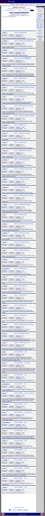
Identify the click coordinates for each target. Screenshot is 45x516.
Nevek (26, 4)
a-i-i (23, 262)
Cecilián (5, 450)
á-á (23, 327)
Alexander (6, 116)
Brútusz (5, 440)
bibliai (30, 168)
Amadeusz (6, 125)
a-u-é (24, 280)
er (14, 119)
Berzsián (41, 24)
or (15, 145)
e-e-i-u (25, 387)
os (15, 336)
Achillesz (6, 41)
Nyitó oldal (13, 4)
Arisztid (5, 259)
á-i (23, 355)
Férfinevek (23, 8)
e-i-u (24, 407)
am (9, 128)
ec (15, 415)
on (15, 81)
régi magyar (29, 57)
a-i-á (24, 71)
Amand (5, 133)
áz (15, 163)
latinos (26, 204)
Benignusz (6, 404)
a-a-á (24, 163)
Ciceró (5, 478)
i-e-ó (23, 481)
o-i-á (24, 433)
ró (14, 481)
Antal (5, 214)
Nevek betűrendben (11, 8)
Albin (5, 96)
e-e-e (24, 378)
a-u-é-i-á (24, 289)
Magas (23, 365)
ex (14, 109)
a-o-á (24, 61)
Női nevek (28, 8)
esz (15, 44)
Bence (5, 363)
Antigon (5, 224)
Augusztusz (7, 268)
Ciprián (5, 487)
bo (8, 425)
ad (8, 53)
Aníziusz (6, 204)
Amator (5, 142)
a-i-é (24, 198)
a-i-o (24, 227)
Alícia (40, 19)
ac (8, 44)
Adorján (5, 58)
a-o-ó (24, 245)
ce (15, 366)
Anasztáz (6, 159)
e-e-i (24, 463)
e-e (23, 366)
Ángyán (5, 324)
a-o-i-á (24, 236)
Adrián (5, 68)
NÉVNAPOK (40, 40)
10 (9, 270)
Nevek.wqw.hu (23, 514)
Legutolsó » (25, 509)
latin (25, 32)
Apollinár (6, 233)
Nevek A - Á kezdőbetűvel (19, 32)
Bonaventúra (7, 422)
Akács (5, 87)
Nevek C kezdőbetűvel (19, 449)
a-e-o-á (24, 53)
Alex (4, 106)
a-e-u (24, 182)
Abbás (5, 32)
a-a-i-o (24, 81)
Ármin (5, 342)
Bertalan (40, 10)
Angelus (6, 179)
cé (8, 471)
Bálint (5, 352)
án (15, 61)
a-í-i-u (25, 207)
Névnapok (22, 4)
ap (8, 236)
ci (8, 481)
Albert (38, 16)
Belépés (17, 4)
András (5, 169)
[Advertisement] (18, 24)
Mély (22, 34)
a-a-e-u (25, 128)
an (8, 163)
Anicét (5, 195)
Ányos (5, 333)
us (15, 182)
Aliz (42, 19)
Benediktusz (7, 384)
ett (15, 396)
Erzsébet (41, 25)
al (8, 109)
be (8, 366)
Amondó (6, 150)
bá (8, 355)
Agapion (6, 78)
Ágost (5, 295)
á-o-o (24, 308)
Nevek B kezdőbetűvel (19, 351)
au (8, 271)
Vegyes (23, 43)
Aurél (5, 277)
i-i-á (23, 490)
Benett (5, 393)
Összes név (18, 8)
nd (15, 136)
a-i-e (24, 44)
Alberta (41, 16)
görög (26, 40)
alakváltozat (27, 58)
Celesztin (6, 460)
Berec (5, 412)
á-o (23, 298)
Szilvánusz (41, 27)
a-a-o (24, 145)
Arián (5, 250)
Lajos (41, 32)
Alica (42, 18)
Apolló (5, 242)
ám (9, 318)
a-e (23, 109)
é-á (23, 471)
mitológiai (29, 40)
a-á (23, 90)
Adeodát (6, 50)
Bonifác (5, 430)
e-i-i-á (24, 453)
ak (8, 90)
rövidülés (31, 105)
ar (8, 253)
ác (15, 433)
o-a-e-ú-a (24, 425)
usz (15, 128)
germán (26, 342)
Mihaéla (41, 26)
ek (15, 378)
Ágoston (6, 305)
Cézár (5, 468)
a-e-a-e (24, 119)
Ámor (5, 315)
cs (15, 90)
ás (15, 172)
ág (8, 298)
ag (8, 81)
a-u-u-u (25, 271)
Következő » (19, 509)
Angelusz (6, 187)
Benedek (6, 375)
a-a (24, 136)
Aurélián (6, 286)
